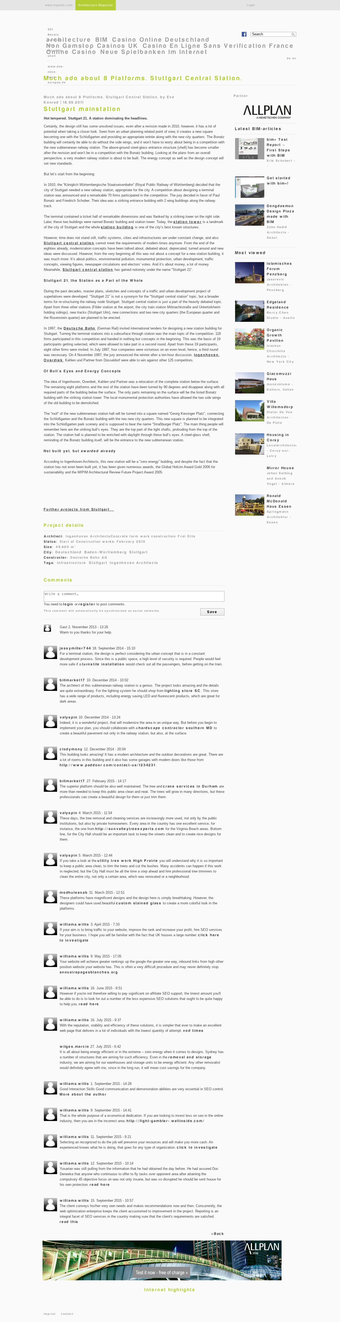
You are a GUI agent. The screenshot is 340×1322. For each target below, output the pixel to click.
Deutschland (69, 552)
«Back (217, 1234)
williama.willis (75, 924)
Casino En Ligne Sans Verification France (218, 45)
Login (251, 5)
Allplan (264, 111)
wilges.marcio (74, 1047)
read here (89, 1004)
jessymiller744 (75, 648)
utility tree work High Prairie (127, 861)
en (294, 58)
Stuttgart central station (69, 243)
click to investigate (197, 1147)
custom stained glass (139, 903)
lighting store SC (183, 691)
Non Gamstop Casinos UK (92, 45)
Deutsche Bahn (80, 328)
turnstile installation (103, 664)
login (68, 604)
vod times (193, 1031)
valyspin (69, 717)
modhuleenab (74, 893)
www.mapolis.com (59, 5)
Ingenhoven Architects (134, 563)
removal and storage (190, 1057)
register (87, 604)
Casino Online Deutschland (161, 39)
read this (69, 1222)
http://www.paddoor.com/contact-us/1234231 (108, 765)
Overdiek (53, 360)
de (289, 58)
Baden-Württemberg (105, 552)
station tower (187, 222)
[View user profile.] (50, 652)
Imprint (50, 1313)
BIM (102, 39)
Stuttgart (138, 552)
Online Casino (71, 52)
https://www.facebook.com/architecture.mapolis (244, 34)
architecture (69, 39)
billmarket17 (73, 680)
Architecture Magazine (95, 5)
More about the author (83, 1094)
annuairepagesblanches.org (89, 972)
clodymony (71, 749)
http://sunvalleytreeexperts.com (129, 829)
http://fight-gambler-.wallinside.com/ (166, 1121)
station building (117, 227)
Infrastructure (71, 563)
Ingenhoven (206, 355)
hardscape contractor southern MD (176, 728)
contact (67, 1313)
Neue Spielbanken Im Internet (154, 52)
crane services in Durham (190, 786)
